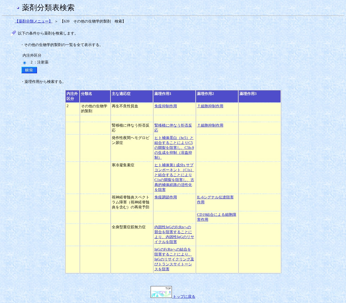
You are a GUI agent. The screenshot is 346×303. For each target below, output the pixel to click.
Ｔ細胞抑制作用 (210, 106)
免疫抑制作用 (165, 106)
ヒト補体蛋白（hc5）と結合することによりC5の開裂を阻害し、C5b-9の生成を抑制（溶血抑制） (174, 147)
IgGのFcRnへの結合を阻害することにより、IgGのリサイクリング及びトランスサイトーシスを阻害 (174, 259)
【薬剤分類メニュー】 (33, 21)
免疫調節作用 (165, 197)
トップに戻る (183, 297)
